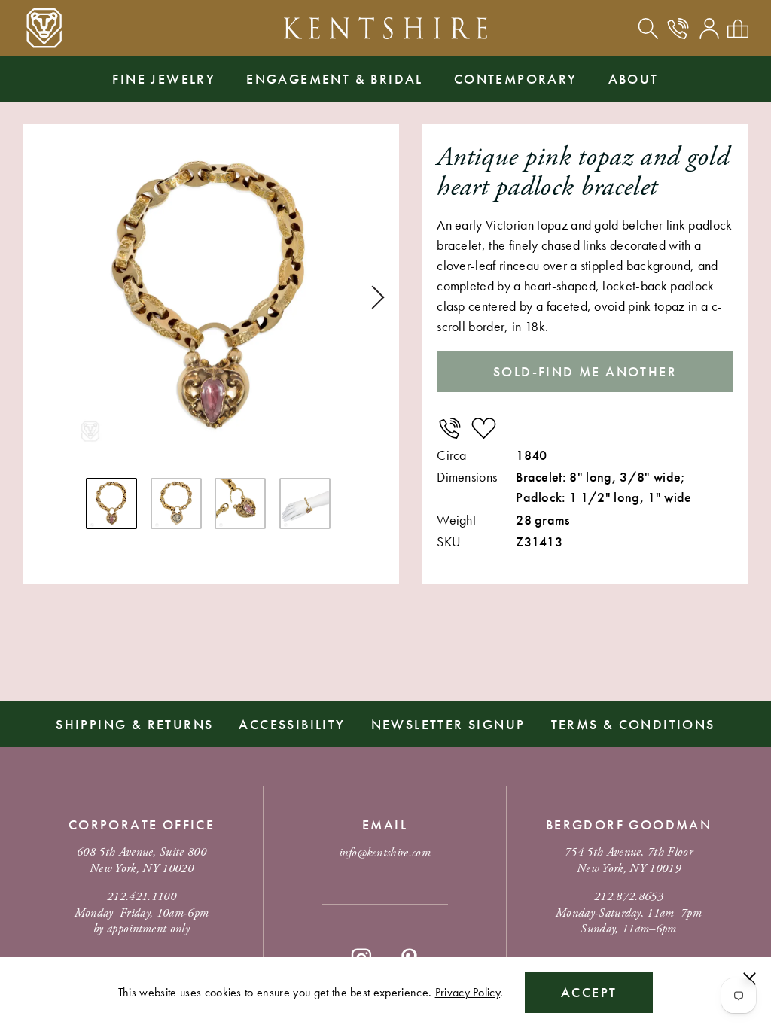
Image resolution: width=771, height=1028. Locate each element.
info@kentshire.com (385, 853)
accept (589, 992)
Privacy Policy (467, 992)
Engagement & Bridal (334, 78)
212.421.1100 (141, 897)
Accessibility (292, 724)
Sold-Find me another (585, 371)
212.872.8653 (628, 897)
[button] (372, 297)
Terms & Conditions (633, 724)
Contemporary (515, 78)
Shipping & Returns (134, 724)
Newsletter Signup (448, 724)
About (633, 78)
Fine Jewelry (163, 78)
